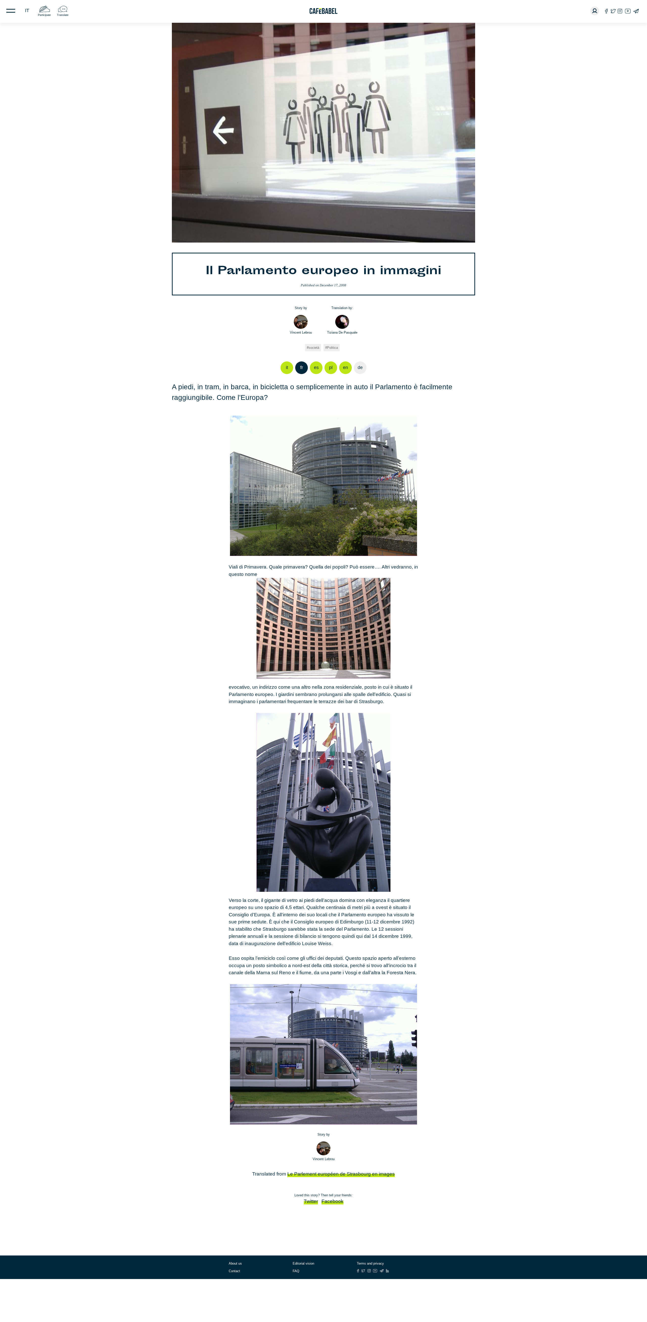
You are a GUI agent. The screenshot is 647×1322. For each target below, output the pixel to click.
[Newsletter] (636, 11)
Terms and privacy (370, 1263)
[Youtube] (628, 11)
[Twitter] (613, 11)
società (314, 348)
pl (331, 367)
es (316, 367)
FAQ (296, 1271)
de (360, 367)
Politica (332, 348)
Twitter (311, 1201)
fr (301, 367)
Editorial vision (303, 1263)
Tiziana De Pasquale (342, 332)
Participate (44, 14)
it (27, 10)
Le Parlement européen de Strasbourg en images (341, 1174)
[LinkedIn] (387, 1270)
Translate (62, 14)
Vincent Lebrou (301, 332)
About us (235, 1263)
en (345, 367)
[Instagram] (619, 11)
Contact (234, 1271)
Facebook (332, 1201)
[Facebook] (606, 11)
